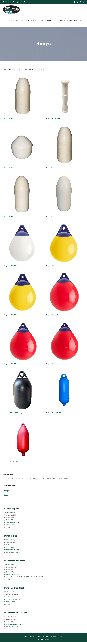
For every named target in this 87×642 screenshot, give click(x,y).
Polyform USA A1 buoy (53, 266)
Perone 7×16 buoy (10, 119)
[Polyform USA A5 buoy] (64, 341)
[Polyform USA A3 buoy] (64, 292)
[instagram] (45, 639)
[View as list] (45, 69)
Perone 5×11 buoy (52, 217)
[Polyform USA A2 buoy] (23, 292)
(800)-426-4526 (8, 2)
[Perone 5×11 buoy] (64, 194)
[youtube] (42, 639)
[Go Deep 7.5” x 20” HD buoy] (64, 390)
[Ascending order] (21, 69)
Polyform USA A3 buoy (53, 315)
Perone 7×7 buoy (9, 168)
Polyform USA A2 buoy (11, 315)
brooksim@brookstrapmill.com (13, 624)
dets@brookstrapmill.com (12, 599)
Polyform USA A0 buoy (11, 266)
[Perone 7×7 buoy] (23, 145)
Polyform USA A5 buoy (53, 364)
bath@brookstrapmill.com (12, 574)
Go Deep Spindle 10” (53, 119)
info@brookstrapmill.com (21, 2)
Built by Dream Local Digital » (55, 636)
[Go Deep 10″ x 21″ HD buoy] (23, 390)
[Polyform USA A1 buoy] (64, 243)
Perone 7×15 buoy (52, 168)
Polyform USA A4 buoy (11, 364)
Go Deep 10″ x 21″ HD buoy (13, 413)
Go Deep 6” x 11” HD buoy (12, 462)
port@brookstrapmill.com (12, 549)
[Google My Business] (48, 639)
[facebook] (39, 639)
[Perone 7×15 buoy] (64, 145)
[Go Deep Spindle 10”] (64, 96)
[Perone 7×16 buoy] (23, 96)
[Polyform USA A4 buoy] (23, 341)
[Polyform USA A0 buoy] (23, 243)
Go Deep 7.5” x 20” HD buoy (55, 413)
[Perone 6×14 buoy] (23, 194)
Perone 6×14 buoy (10, 217)
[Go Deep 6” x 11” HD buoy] (23, 439)
